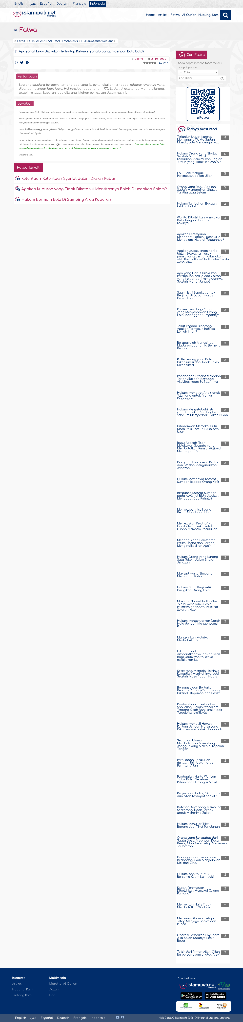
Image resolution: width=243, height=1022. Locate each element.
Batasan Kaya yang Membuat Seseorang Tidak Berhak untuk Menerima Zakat (199, 810)
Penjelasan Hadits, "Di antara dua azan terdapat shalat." (198, 795)
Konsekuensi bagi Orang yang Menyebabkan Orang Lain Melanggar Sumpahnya (198, 312)
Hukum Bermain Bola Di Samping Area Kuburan (66, 200)
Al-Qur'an (189, 15)
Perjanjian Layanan (187, 978)
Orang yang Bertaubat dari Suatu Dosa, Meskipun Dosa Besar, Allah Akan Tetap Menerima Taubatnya (202, 842)
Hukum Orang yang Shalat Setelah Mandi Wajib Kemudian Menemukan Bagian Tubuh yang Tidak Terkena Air (199, 158)
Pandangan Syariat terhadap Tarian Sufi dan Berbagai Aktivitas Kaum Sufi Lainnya (199, 379)
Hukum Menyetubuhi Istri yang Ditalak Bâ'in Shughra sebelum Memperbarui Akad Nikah (202, 412)
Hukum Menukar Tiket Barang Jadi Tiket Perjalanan (198, 825)
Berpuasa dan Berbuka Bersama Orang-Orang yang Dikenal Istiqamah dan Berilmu (200, 690)
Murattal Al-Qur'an (63, 983)
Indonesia (97, 3)
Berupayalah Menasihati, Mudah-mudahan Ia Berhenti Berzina (199, 345)
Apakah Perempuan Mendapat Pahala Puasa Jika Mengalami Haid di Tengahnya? (200, 237)
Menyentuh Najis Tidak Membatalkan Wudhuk (194, 906)
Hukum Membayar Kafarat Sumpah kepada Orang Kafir (198, 480)
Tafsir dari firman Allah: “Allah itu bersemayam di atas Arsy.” (198, 953)
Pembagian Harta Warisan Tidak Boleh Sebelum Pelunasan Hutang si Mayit (197, 779)
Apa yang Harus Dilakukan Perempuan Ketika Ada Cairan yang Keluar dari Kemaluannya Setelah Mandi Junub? (200, 277)
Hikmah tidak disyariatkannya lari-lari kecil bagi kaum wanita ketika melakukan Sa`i (198, 655)
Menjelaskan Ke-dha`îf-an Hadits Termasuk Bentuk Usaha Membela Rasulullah (197, 526)
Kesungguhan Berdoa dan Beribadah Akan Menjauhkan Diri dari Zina (198, 860)
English (19, 3)
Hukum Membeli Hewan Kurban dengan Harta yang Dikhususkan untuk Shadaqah (199, 726)
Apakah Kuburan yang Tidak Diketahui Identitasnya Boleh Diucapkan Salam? (94, 189)
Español (46, 3)
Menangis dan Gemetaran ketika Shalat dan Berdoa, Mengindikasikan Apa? (196, 543)
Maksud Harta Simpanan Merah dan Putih (196, 575)
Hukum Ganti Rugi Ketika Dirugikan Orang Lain (195, 589)
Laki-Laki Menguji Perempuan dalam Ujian (195, 174)
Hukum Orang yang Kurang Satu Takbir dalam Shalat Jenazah (197, 559)
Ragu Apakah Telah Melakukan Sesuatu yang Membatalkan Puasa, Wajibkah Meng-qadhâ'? (199, 447)
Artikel (162, 15)
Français (79, 3)
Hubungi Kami (208, 15)
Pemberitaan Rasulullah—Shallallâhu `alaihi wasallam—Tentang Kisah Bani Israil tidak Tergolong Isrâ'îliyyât (199, 708)
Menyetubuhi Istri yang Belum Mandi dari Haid (194, 511)
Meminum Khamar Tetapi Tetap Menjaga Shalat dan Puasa (196, 921)
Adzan (54, 989)
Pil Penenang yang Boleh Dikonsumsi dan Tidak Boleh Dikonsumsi (198, 362)
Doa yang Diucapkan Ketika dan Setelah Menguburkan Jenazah (197, 465)
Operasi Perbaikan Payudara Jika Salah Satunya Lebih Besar (198, 938)
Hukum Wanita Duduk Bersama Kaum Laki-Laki (195, 875)
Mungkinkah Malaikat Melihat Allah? (193, 639)
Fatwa (175, 15)
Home (150, 15)
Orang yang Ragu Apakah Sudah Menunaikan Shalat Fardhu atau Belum (197, 189)
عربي (33, 3)
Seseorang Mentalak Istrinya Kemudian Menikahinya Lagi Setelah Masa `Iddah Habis (198, 673)
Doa (52, 995)
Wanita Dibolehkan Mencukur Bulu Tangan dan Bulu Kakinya (199, 220)
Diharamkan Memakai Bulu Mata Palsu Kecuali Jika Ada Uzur (198, 429)
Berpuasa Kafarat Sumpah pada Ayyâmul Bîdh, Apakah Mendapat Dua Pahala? (198, 495)
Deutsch (63, 3)
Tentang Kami (22, 995)
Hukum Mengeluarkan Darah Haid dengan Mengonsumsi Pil (198, 623)
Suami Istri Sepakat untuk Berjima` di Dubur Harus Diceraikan (196, 295)
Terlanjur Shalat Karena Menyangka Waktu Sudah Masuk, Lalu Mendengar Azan (199, 139)
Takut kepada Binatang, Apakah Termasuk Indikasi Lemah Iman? (196, 329)
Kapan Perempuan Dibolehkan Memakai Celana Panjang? (198, 890)
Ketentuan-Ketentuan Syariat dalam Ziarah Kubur (68, 179)
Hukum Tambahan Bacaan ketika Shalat (197, 205)
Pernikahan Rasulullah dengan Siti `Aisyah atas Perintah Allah (195, 762)
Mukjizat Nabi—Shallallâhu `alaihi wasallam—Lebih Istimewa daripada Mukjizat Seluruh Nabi (197, 605)
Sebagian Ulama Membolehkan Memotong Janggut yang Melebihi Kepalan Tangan (200, 745)
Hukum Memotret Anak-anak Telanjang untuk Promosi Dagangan (198, 395)
